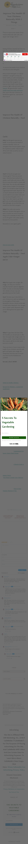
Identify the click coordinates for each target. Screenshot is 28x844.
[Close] (25, 400)
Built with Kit (14, 444)
